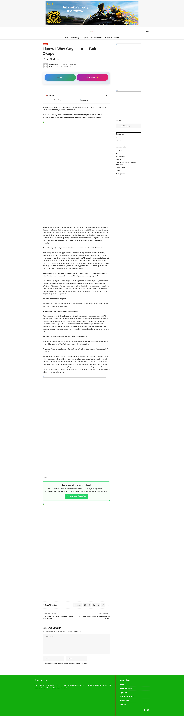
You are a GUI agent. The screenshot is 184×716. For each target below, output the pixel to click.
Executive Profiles (128, 147)
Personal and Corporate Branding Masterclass (128, 163)
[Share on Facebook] (44, 59)
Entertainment (128, 141)
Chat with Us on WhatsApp (76, 496)
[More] (57, 59)
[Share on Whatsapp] (89, 605)
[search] (144, 31)
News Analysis (128, 156)
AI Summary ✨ (92, 77)
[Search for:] (126, 126)
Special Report (128, 167)
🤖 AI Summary (84, 100)
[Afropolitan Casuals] (74, 424)
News (45, 44)
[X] (148, 710)
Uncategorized (128, 173)
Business (128, 138)
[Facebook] (144, 710)
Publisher (54, 64)
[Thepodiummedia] (92, 31)
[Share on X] (47, 59)
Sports (128, 170)
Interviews (128, 150)
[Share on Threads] (51, 59)
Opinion (128, 159)
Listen (60, 77)
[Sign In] (36, 31)
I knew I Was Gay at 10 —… (58, 100)
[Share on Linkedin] (94, 605)
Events (128, 144)
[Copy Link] (54, 59)
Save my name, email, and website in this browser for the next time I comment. (67, 663)
